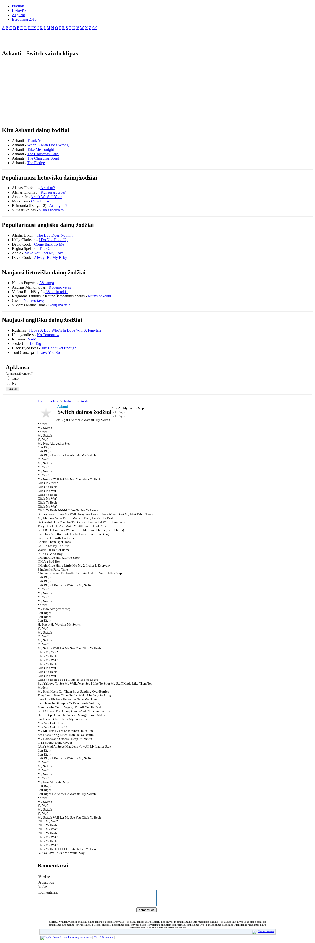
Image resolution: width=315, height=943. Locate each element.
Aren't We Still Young (47, 197)
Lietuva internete (266, 931)
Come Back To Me (49, 244)
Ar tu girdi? (58, 205)
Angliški (18, 15)
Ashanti (69, 401)
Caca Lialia (40, 201)
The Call (46, 249)
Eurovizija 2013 (24, 19)
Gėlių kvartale (59, 305)
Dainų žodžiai (48, 401)
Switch (85, 401)
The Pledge (36, 163)
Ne (13, 383)
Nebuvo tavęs (34, 300)
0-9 (94, 28)
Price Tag (33, 343)
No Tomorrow (48, 335)
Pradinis (18, 6)
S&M (32, 339)
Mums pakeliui (99, 296)
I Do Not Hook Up (53, 240)
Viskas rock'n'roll (52, 210)
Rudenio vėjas (60, 287)
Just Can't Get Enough (58, 348)
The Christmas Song (43, 158)
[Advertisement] (59, 38)
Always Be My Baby (50, 257)
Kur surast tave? (53, 192)
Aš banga (46, 283)
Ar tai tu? (47, 188)
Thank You (35, 141)
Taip (15, 378)
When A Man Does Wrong (48, 145)
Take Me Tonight (40, 149)
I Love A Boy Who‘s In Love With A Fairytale (65, 330)
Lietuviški (19, 10)
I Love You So (48, 352)
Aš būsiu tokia (56, 292)
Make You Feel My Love (43, 253)
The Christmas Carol (43, 154)
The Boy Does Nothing (55, 235)
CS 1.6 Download (104, 937)
